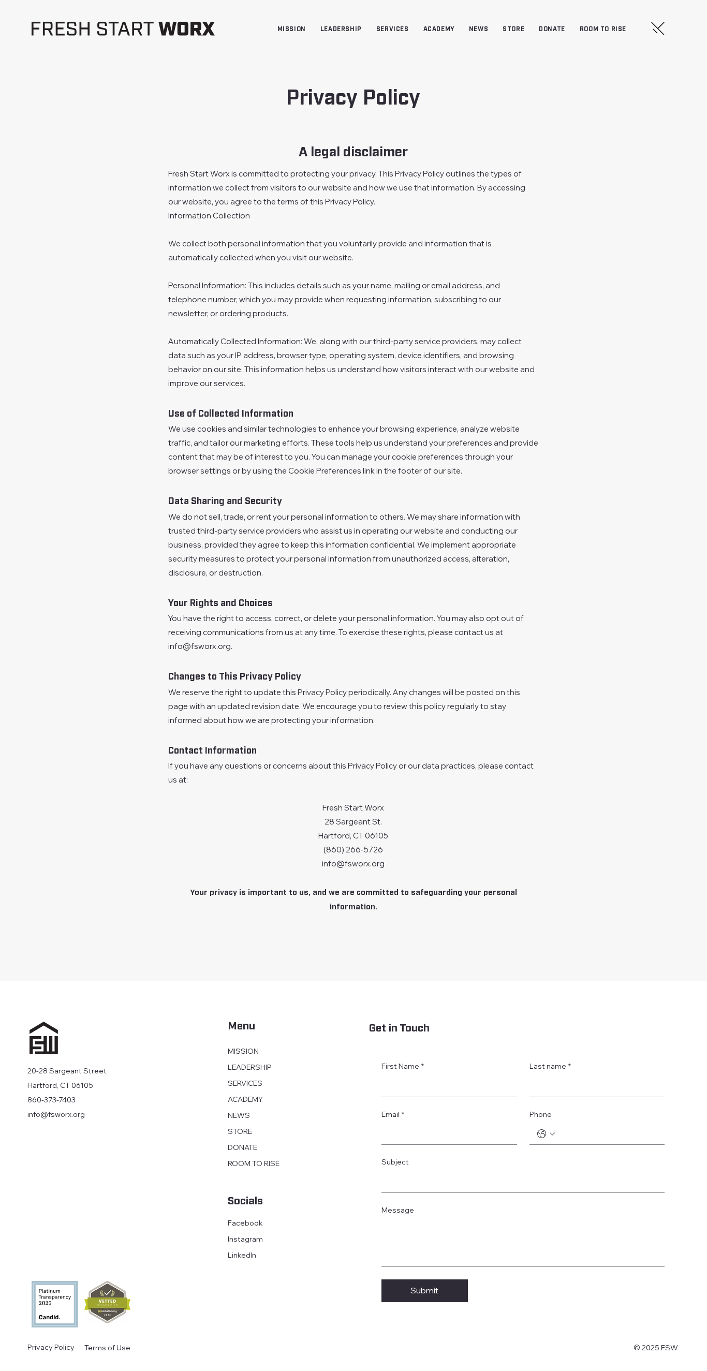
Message (397, 1210)
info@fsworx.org (199, 646)
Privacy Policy (51, 1347)
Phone (540, 1114)
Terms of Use (107, 1347)
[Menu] (658, 28)
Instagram (245, 1239)
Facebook (245, 1223)
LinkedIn (242, 1255)
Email (392, 1114)
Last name (550, 1066)
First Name (402, 1066)
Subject (395, 1162)
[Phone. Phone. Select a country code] (546, 1134)
